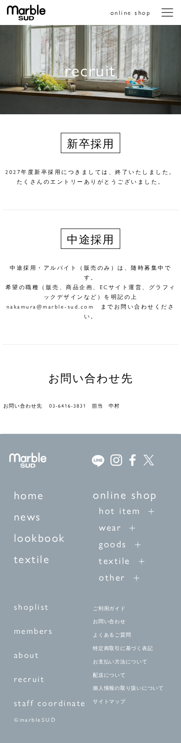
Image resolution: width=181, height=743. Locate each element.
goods (113, 543)
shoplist (31, 606)
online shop (130, 12)
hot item (119, 510)
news (27, 516)
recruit (29, 678)
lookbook (39, 537)
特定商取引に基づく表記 (123, 648)
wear (110, 526)
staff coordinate (50, 702)
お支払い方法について (120, 661)
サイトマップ (109, 701)
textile (32, 558)
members (33, 630)
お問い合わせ (109, 621)
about (26, 654)
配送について (109, 675)
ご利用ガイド (109, 608)
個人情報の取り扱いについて (128, 688)
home (29, 494)
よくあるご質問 (112, 635)
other (112, 576)
